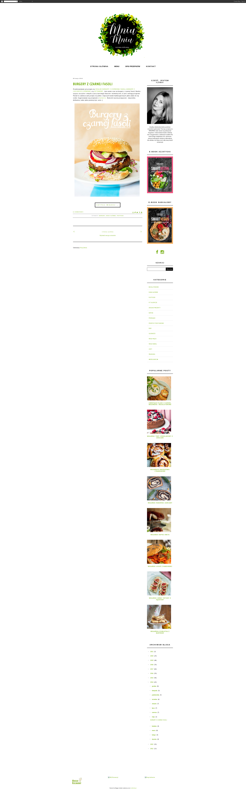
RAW (150, 328)
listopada (154, 690)
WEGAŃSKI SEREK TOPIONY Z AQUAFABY (160, 599)
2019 (151, 660)
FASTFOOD (120, 215)
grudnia (154, 686)
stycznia (154, 739)
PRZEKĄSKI (152, 318)
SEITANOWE (98, 91)
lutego (154, 735)
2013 (151, 744)
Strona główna (107, 232)
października (155, 695)
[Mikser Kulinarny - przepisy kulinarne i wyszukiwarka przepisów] (77, 784)
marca (153, 730)
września (154, 699)
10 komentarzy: (78, 211)
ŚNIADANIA (152, 354)
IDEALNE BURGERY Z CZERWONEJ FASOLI (110, 89)
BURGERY (102, 215)
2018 (151, 664)
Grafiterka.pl (133, 788)
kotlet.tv (102, 98)
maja (153, 717)
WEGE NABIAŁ (153, 344)
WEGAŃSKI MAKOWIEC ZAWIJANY (160, 503)
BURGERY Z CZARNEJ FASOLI (93, 84)
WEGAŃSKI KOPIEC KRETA (160, 535)
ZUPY (150, 349)
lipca (153, 708)
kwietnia (154, 726)
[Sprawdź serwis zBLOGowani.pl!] (113, 777)
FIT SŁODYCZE (153, 302)
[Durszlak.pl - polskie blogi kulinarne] (150, 777)
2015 (151, 678)
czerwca (154, 712)
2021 (151, 651)
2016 (151, 673)
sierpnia (154, 703)
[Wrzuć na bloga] (135, 212)
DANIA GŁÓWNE (111, 215)
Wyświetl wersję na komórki (108, 235)
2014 (151, 682)
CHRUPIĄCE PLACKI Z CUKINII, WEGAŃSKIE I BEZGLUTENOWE (160, 403)
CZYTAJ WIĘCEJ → (108, 205)
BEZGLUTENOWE (154, 287)
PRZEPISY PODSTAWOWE (156, 323)
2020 (151, 656)
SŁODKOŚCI (152, 333)
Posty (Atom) (83, 247)
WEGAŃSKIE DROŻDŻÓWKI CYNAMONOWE (160, 470)
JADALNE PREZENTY (154, 308)
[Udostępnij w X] (137, 212)
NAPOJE (151, 313)
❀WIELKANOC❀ (153, 359)
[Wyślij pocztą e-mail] (133, 212)
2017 (151, 669)
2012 (151, 748)
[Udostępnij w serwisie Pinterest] (141, 212)
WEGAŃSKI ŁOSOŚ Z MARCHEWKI (160, 566)
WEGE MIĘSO (152, 339)
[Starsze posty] (141, 231)
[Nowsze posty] (74, 231)
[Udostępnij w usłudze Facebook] (139, 212)
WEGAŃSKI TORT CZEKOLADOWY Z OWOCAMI (160, 437)
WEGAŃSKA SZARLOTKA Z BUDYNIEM (160, 632)
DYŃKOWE (87, 91)
